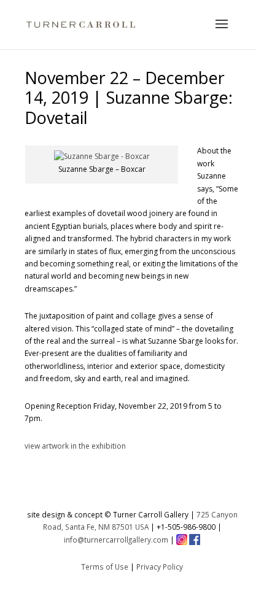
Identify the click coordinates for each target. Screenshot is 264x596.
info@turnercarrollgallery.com (116, 539)
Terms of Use (104, 566)
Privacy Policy (159, 566)
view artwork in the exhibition (75, 446)
